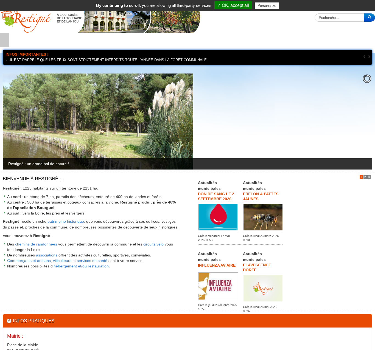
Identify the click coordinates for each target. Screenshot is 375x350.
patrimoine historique (65, 221)
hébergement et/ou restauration (81, 266)
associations (46, 255)
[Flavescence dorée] (263, 288)
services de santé (92, 260)
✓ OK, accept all (233, 5)
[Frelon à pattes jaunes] (263, 216)
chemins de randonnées (36, 244)
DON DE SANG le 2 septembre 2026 (216, 196)
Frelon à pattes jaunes (260, 196)
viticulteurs (62, 260)
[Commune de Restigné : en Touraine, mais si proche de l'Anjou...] (101, 17)
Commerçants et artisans (29, 260)
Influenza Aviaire (217, 265)
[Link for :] (188, 122)
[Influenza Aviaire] (218, 286)
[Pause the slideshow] (355, 121)
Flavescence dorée (257, 267)
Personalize (267, 6)
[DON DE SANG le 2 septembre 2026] (218, 216)
